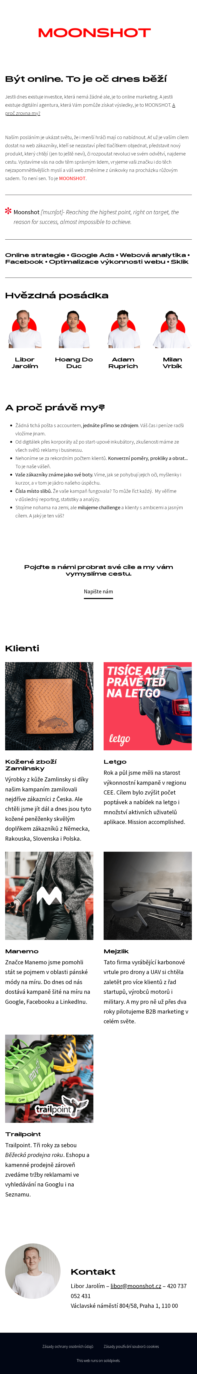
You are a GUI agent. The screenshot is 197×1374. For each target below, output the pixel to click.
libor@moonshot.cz (136, 1286)
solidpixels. (112, 1360)
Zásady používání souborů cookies (131, 1346)
